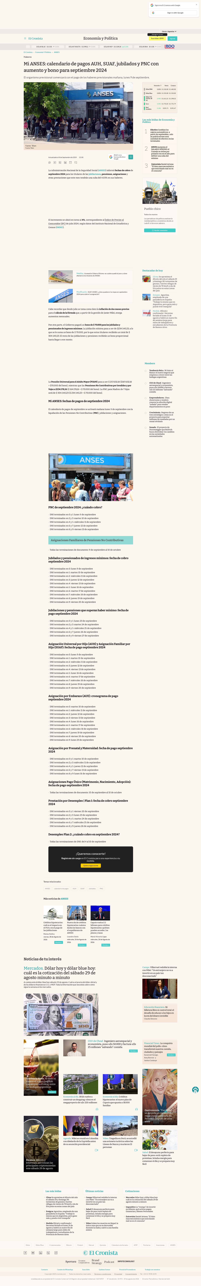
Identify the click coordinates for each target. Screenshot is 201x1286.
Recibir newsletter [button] (161, 230)
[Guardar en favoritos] (130, 157)
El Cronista (28, 52)
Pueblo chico (152, 208)
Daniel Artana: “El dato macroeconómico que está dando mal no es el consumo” (162, 167)
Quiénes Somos (104, 1270)
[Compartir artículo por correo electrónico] (70, 162)
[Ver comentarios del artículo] (76, 162)
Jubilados (92, 889)
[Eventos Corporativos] (84, 1262)
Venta (166, 85)
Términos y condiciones (102, 1274)
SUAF (82, 889)
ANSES (56, 52)
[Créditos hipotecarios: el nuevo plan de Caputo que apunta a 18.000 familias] (120, 1084)
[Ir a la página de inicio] (35, 38)
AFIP (135, 1245)
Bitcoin (69, 1245)
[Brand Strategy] (97, 1262)
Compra (173, 85)
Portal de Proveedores (127, 1270)
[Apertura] (70, 1262)
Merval (91, 1245)
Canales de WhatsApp (65, 1270)
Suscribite (86, 1270)
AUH (74, 889)
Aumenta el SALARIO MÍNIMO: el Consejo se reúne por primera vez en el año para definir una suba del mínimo (162, 152)
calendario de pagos (61, 889)
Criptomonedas (55, 1245)
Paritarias (146, 1245)
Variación (157, 85)
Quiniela (103, 1245)
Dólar (28, 1245)
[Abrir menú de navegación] (25, 38)
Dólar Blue (40, 1245)
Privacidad (118, 1274)
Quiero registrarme (90, 866)
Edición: (168, 31)
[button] (195, 1090)
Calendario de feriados (120, 1245)
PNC (101, 889)
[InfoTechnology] (126, 1262)
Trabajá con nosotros (152, 1270)
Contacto (44, 1270)
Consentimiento (131, 1274)
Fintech (80, 1245)
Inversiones (160, 1245)
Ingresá (172, 38)
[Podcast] (109, 1262)
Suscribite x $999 (157, 38)
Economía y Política (43, 52)
